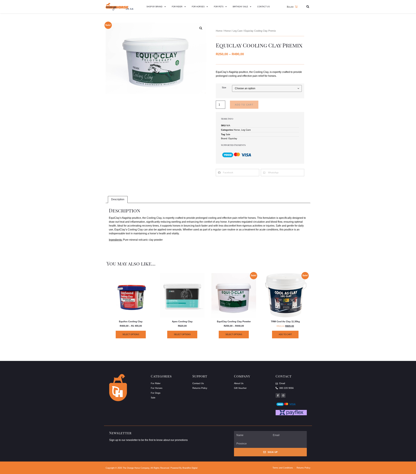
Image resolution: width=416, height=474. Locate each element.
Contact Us (263, 7)
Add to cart (244, 104)
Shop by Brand (154, 7)
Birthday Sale (240, 7)
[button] (307, 6)
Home (219, 31)
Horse (227, 31)
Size (224, 87)
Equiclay (232, 138)
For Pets (218, 7)
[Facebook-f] (278, 395)
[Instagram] (283, 395)
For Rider (177, 7)
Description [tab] (117, 199)
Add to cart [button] (285, 334)
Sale (228, 134)
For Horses (198, 7)
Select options (130, 334)
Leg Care (237, 31)
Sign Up (273, 452)
